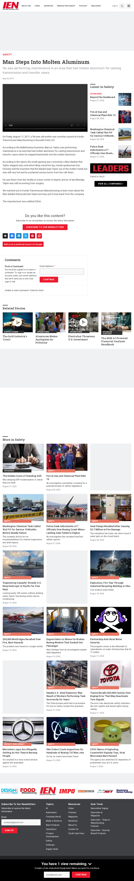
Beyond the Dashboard (102, 97)
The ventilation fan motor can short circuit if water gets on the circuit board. (110, 535)
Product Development (14, 744)
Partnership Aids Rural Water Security (106, 641)
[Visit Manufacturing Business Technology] (124, 791)
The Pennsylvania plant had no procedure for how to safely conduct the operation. (65, 704)
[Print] (5, 235)
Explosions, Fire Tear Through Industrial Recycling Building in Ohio (110, 584)
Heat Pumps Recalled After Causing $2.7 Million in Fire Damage (110, 528)
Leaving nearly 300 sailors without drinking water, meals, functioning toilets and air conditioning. (23, 596)
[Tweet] (25, 235)
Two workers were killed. (102, 590)
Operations (43, 332)
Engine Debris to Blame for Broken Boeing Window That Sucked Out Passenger (65, 642)
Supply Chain (11, 332)
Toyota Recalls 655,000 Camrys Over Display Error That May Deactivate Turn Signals (110, 696)
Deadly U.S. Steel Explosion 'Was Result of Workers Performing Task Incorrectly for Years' (65, 696)
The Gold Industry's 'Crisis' (15, 338)
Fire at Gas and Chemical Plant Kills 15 (103, 114)
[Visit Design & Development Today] (9, 791)
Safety (7, 54)
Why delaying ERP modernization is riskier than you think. (23, 481)
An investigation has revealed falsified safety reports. (64, 538)
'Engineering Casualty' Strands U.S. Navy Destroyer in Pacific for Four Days (22, 586)
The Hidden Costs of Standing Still (22, 476)
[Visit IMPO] (67, 791)
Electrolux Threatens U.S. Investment (81, 338)
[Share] (12, 235)
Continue (81, 874)
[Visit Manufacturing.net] (105, 791)
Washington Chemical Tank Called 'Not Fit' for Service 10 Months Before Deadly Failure (102, 133)
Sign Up (9, 830)
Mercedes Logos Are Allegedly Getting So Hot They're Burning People (20, 752)
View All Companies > (111, 184)
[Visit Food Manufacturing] (28, 791)
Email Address (47, 266)
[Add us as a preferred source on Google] (39, 235)
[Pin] (32, 235)
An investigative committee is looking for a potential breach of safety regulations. (66, 484)
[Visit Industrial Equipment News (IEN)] (48, 791)
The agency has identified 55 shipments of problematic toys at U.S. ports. (110, 761)
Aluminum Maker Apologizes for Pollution (46, 339)
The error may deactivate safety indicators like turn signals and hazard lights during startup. (110, 706)
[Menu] (128, 5)
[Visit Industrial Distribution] (86, 791)
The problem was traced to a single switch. (23, 646)
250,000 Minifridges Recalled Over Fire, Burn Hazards (22, 641)
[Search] (122, 5)
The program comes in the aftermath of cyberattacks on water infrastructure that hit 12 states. (110, 649)
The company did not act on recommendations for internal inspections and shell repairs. (22, 539)
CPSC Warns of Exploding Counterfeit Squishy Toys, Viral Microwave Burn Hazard (107, 752)
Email (3, 817)
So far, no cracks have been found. (62, 756)
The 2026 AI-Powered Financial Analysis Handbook (114, 341)
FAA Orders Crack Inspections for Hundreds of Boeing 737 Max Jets (65, 751)
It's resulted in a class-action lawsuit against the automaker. (20, 761)
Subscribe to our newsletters (45, 227)
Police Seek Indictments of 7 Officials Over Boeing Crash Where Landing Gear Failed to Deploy (102, 150)
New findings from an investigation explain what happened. (66, 651)
